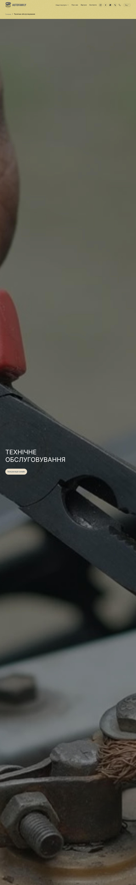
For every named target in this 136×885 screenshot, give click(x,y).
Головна (8, 14)
